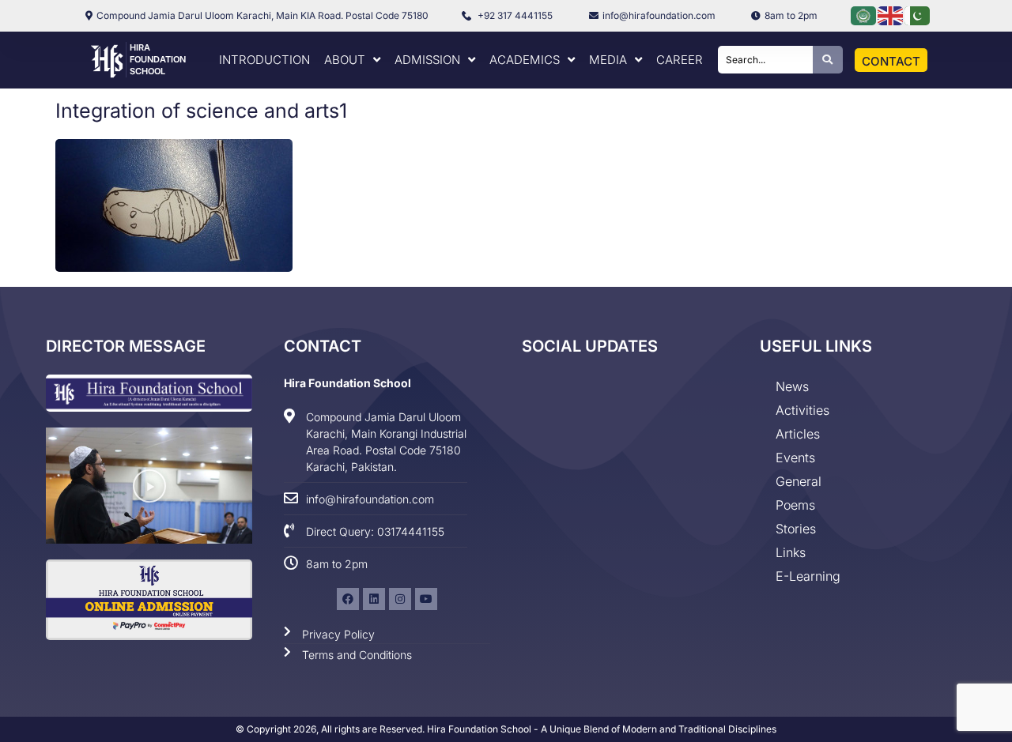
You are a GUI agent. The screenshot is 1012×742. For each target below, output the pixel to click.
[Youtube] (426, 599)
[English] (891, 14)
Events (795, 457)
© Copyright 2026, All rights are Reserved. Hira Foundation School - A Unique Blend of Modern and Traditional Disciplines (506, 729)
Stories (796, 529)
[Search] (828, 59)
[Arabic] (864, 14)
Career (679, 59)
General (798, 481)
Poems (795, 505)
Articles (798, 434)
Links (791, 552)
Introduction (264, 59)
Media (608, 59)
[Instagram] (400, 599)
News (792, 386)
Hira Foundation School (158, 59)
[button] (149, 486)
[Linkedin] (374, 599)
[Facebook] (348, 599)
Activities (802, 410)
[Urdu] (917, 14)
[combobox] (765, 59)
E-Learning (808, 576)
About (344, 59)
